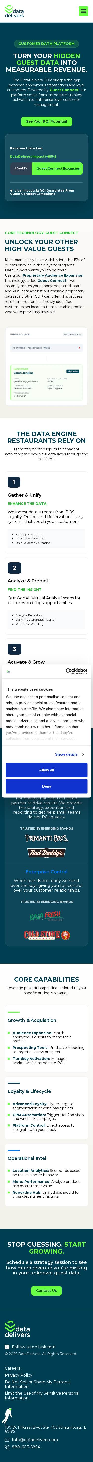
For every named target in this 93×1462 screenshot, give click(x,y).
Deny (46, 786)
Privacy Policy (18, 1375)
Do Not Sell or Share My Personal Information (38, 1384)
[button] (83, 11)
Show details (66, 754)
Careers (12, 1368)
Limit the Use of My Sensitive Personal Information (42, 1395)
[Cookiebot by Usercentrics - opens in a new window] (66, 671)
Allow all (46, 770)
